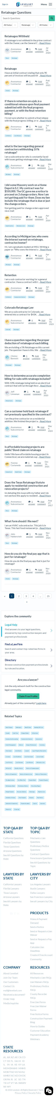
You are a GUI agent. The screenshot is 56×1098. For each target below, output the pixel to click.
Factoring (42, 745)
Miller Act (8, 768)
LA (23, 1064)
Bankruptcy (18, 727)
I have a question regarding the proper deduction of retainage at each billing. (27, 341)
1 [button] (11, 596)
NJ (23, 1072)
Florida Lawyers (11, 888)
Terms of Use (44, 1090)
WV (24, 1082)
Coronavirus (39, 739)
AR (16, 1057)
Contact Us (9, 986)
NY (8, 1075)
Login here (41, 703)
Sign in (5, 4)
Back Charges (9, 727)
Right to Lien (41, 791)
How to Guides (37, 1026)
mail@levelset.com (12, 990)
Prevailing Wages (35, 786)
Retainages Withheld (17, 36)
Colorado (8, 329)
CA (20, 1057)
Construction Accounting (12, 739)
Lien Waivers (29, 762)
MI (16, 1068)
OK (24, 1075)
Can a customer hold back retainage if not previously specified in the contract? (28, 413)
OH (20, 1075)
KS (16, 1064)
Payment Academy (25, 803)
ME (5, 1068)
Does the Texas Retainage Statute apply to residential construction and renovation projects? (26, 485)
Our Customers (10, 982)
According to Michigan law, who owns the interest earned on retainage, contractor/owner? (26, 239)
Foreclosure (9, 751)
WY (9, 1086)
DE (8, 1061)
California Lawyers (12, 884)
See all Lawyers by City (41, 901)
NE (12, 1072)
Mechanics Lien (40, 762)
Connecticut (9, 472)
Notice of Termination (41, 774)
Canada (7, 733)
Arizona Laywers (11, 897)
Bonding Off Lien (38, 727)
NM (5, 1075)
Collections (35, 733)
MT (9, 1072)
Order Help (9, 998)
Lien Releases (19, 762)
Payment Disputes (43, 780)
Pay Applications (10, 780)
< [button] (4, 596)
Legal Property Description (39, 751)
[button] (50, 4)
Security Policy (34, 1093)
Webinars (35, 1039)
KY (19, 1064)
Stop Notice (40, 797)
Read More (45, 43)
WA (20, 1082)
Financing (16, 809)
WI (4, 1086)
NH (20, 1072)
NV (16, 1072)
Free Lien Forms (38, 1002)
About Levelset (10, 973)
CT (4, 1061)
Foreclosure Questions (41, 858)
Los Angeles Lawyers (40, 884)
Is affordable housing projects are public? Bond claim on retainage (24, 448)
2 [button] (19, 596)
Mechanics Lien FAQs (40, 977)
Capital (35, 803)
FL (12, 1061)
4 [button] (33, 596)
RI (12, 1079)
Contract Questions (40, 854)
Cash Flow (15, 733)
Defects (21, 745)
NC (12, 1075)
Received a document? (14, 994)
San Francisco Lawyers (41, 897)
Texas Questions (11, 846)
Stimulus (31, 797)
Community (36, 959)
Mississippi (8, 365)
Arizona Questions (12, 850)
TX (4, 1082)
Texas (7, 58)
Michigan (8, 264)
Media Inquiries (11, 1003)
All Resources (37, 973)
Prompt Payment (10, 791)
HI (19, 1061)
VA (16, 1082)
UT (8, 1082)
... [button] (40, 596)
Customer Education (40, 1030)
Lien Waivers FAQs (39, 982)
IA (12, 1064)
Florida (7, 90)
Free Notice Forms (39, 1014)
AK (8, 1057)
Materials (8, 809)
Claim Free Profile (28, 696)
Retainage (32, 791)
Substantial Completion (11, 803)
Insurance (42, 803)
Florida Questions (12, 842)
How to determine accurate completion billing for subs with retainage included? (28, 377)
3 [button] (26, 596)
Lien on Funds (39, 756)
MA (13, 1068)
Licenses (8, 756)
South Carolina (9, 226)
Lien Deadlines (17, 756)
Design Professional (31, 745)
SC (16, 1079)
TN (24, 1079)
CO (24, 1057)
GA (16, 1061)
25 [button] (48, 596)
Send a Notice (37, 927)
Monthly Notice (19, 768)
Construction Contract (26, 739)
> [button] (27, 601)
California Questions (13, 838)
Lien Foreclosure (29, 756)
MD (9, 1068)
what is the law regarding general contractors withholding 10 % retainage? (24, 149)
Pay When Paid (21, 780)
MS (24, 1068)
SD (19, 1079)
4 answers (32, 321)
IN (8, 1064)
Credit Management (11, 745)
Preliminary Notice (23, 786)
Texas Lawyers (10, 892)
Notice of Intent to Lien (26, 774)
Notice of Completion (11, 774)
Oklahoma (8, 174)
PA (8, 1079)
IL (4, 1064)
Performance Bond (10, 786)
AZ (12, 1057)
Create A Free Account (41, 955)
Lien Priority (9, 762)
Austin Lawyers (37, 888)
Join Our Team (10, 977)
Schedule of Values (10, 797)
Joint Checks (18, 751)
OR (5, 1079)
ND (16, 1075)
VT (12, 1082)
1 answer (29, 50)
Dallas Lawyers (37, 892)
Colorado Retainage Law (19, 307)
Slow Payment (22, 797)
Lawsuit (27, 751)
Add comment (39, 50)
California (8, 135)
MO (5, 1072)
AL (4, 1057)
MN (20, 1068)
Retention (10, 275)
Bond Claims (28, 727)
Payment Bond (32, 780)
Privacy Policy (21, 1093)
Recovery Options (21, 791)
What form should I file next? (21, 521)
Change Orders (25, 733)
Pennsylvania (9, 400)
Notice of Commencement (32, 768)
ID (23, 1061)
